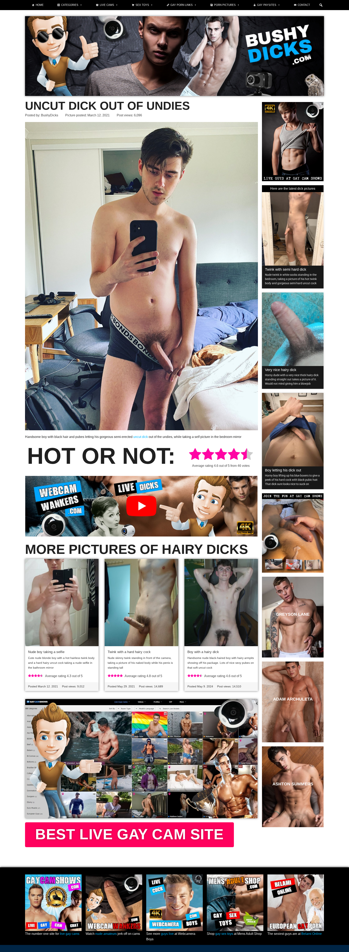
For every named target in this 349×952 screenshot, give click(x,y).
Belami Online (311, 933)
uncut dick (140, 437)
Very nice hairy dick (280, 370)
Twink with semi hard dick (285, 269)
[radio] (195, 455)
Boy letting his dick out (283, 470)
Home (40, 4)
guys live (167, 933)
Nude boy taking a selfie (46, 652)
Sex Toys (142, 4)
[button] (321, 5)
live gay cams (69, 933)
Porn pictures (225, 4)
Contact (304, 4)
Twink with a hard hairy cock (129, 652)
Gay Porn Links (181, 4)
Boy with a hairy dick (203, 652)
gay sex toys (224, 933)
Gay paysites (266, 4)
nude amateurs (106, 933)
